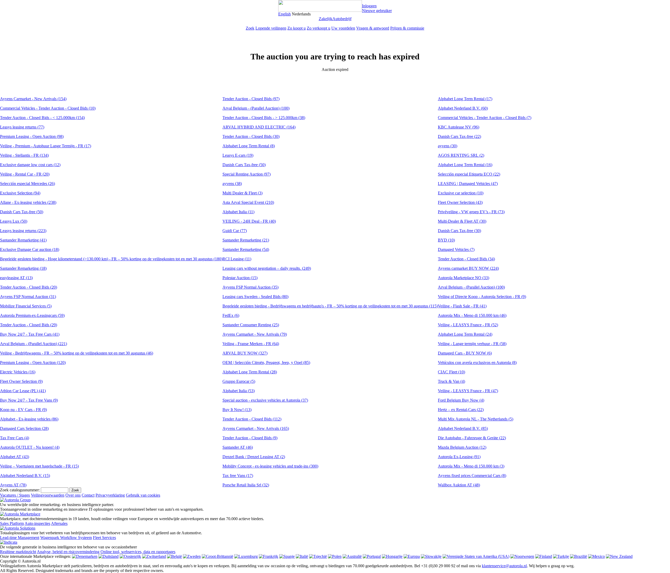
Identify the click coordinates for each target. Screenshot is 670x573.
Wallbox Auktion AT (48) (459, 485)
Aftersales (59, 523)
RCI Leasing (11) (236, 259)
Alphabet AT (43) (14, 456)
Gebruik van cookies (143, 495)
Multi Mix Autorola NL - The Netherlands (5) (475, 419)
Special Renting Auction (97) (246, 174)
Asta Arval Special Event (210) (248, 202)
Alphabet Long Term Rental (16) (465, 164)
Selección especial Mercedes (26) (27, 183)
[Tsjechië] (318, 556)
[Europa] (412, 556)
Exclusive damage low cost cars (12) (30, 164)
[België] (174, 556)
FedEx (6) (230, 315)
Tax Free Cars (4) (14, 438)
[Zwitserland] (154, 556)
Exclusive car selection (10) (460, 193)
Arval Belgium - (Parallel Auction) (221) (33, 343)
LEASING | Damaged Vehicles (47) (468, 183)
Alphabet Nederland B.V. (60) (463, 108)
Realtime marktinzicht (18, 551)
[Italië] (302, 556)
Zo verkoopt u (318, 28)
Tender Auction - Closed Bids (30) (251, 136)
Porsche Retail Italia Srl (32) (245, 485)
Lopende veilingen (270, 28)
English (284, 14)
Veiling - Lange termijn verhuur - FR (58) (472, 343)
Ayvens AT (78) (13, 485)
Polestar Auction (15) (240, 278)
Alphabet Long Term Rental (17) (465, 99)
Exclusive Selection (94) (20, 193)
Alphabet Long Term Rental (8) (248, 146)
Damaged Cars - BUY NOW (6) (465, 353)
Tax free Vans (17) (237, 475)
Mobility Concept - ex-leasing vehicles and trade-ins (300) (270, 466)
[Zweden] (192, 556)
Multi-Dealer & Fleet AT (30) (462, 221)
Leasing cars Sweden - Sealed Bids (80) (255, 296)
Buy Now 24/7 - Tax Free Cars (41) (29, 334)
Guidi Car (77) (234, 230)
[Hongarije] (392, 556)
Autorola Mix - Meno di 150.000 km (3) (471, 466)
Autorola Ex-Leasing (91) (459, 456)
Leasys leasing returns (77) (22, 127)
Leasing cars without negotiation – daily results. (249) (266, 268)
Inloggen (369, 6)
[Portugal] (372, 556)
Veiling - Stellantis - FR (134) (24, 155)
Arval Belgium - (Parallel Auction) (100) (255, 108)
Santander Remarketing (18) (23, 268)
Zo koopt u (296, 28)
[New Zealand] (619, 556)
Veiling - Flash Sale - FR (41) (462, 306)
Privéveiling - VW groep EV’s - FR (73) (471, 212)
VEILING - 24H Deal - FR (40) (249, 221)
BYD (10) (446, 240)
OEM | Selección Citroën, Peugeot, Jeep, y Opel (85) (266, 362)
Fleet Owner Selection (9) (21, 381)
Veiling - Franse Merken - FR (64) (250, 343)
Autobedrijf (341, 18)
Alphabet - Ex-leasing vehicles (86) (29, 419)
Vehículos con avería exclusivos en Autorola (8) (477, 362)
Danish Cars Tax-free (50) (21, 212)
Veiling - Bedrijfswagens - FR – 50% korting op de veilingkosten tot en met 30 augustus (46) (76, 353)
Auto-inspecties (37, 523)
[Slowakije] (431, 556)
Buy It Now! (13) (237, 409)
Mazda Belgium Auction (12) (462, 447)
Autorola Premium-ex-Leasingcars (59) (32, 315)
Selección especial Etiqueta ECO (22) (469, 174)
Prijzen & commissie (407, 28)
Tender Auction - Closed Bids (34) (466, 259)
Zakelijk (325, 18)
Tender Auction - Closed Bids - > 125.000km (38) (263, 117)
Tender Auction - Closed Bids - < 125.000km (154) (42, 117)
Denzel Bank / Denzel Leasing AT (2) (253, 456)
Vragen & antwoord (372, 28)
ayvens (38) (232, 183)
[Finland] (543, 556)
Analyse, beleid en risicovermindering (68, 551)
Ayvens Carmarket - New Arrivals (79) (254, 334)
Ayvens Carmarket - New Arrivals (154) (33, 99)
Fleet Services (104, 537)
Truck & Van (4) (451, 381)
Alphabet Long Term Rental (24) (465, 334)
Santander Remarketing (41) (23, 240)
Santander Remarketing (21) (245, 240)
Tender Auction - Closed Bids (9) (249, 438)
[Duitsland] (108, 556)
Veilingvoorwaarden (47, 495)
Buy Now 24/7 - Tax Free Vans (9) (29, 400)
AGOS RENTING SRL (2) (461, 155)
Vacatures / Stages (15, 495)
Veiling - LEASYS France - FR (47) (468, 391)
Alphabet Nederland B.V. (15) (25, 475)
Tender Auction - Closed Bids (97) (251, 99)
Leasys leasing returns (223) (23, 230)
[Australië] (352, 556)
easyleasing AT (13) (16, 278)
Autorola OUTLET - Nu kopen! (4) (29, 447)
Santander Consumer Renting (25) (250, 325)
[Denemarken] (84, 556)
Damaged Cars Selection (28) (24, 428)
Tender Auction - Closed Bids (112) (251, 419)
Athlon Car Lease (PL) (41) (23, 391)
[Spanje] (287, 556)
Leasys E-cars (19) (237, 155)
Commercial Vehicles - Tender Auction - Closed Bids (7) (484, 117)
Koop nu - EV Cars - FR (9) (23, 409)
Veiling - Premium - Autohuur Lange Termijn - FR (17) (45, 146)
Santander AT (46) (237, 447)
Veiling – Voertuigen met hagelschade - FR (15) (39, 466)
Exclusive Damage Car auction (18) (29, 249)
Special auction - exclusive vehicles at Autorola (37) (265, 400)
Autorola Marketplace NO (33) (463, 278)
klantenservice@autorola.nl (504, 566)
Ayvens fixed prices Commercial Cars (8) (472, 475)
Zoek (250, 28)
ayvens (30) (447, 146)
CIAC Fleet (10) (451, 372)
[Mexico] (596, 556)
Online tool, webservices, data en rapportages (137, 551)
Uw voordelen (343, 28)
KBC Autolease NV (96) (458, 127)
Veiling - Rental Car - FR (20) (24, 174)
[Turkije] (561, 556)
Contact (88, 495)
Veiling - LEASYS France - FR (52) (468, 325)
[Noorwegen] (522, 556)
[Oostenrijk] (130, 556)
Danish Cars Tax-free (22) (459, 136)
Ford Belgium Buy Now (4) (461, 400)
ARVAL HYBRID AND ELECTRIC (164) (258, 127)
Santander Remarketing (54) (245, 249)
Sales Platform (12, 523)
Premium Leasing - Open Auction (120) (33, 362)
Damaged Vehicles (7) (456, 249)
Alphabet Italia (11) (238, 212)
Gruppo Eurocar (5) (238, 381)
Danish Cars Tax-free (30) (459, 230)
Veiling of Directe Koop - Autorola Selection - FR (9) (482, 296)
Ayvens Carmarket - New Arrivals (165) (255, 428)
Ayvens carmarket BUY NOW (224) (468, 268)
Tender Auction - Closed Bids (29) (28, 325)
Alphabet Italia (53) (238, 391)
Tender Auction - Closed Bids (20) (28, 287)
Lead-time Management (19, 537)
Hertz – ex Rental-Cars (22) (461, 409)
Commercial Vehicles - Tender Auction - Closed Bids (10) (48, 108)
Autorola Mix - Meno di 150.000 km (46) (472, 315)
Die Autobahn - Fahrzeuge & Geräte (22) (472, 438)
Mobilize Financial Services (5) (26, 306)
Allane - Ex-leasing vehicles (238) (28, 202)
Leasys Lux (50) (13, 221)
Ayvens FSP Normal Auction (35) (250, 287)
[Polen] (335, 556)
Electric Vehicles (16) (17, 372)
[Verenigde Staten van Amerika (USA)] (476, 556)
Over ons (73, 495)
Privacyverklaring (110, 495)
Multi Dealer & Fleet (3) (242, 193)
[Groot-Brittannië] (217, 556)
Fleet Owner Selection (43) (460, 202)
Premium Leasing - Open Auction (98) (32, 136)
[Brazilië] (578, 556)
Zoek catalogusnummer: (20, 490)
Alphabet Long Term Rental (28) (249, 372)
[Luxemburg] (246, 556)
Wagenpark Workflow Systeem (66, 537)
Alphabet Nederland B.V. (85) (463, 428)
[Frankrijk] (268, 556)
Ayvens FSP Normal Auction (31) (28, 296)
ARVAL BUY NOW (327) (244, 353)
